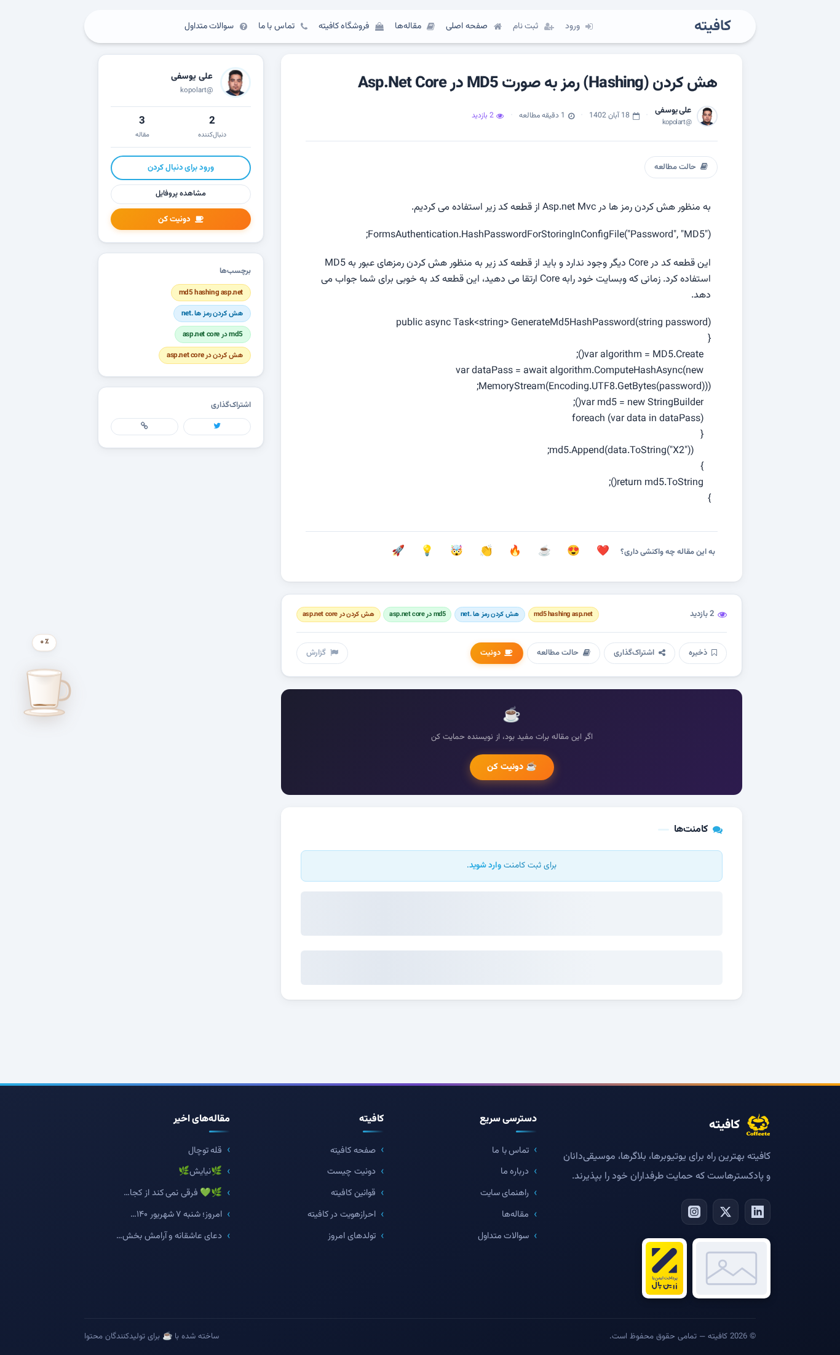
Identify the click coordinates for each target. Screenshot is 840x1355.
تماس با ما (510, 1151)
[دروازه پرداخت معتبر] (664, 1268)
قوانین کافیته (353, 1193)
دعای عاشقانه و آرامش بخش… (169, 1236)
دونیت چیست (351, 1171)
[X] (726, 1212)
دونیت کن (174, 219)
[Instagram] (694, 1212)
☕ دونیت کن (512, 767)
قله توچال (205, 1151)
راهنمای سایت (504, 1193)
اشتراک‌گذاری (634, 653)
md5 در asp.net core (417, 614)
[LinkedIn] (758, 1212)
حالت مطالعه (675, 167)
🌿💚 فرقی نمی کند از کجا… (173, 1193)
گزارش (316, 653)
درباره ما (515, 1171)
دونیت (490, 653)
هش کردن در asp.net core (338, 614)
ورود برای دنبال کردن (181, 167)
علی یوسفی (192, 76)
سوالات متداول (503, 1236)
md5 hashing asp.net (563, 614)
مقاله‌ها (515, 1214)
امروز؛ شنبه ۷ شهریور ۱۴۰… (176, 1214)
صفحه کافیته (353, 1151)
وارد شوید (485, 865)
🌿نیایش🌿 (200, 1171)
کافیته (712, 27)
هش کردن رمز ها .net (490, 614)
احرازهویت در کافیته (341, 1214)
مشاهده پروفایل (181, 194)
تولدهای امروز (352, 1236)
